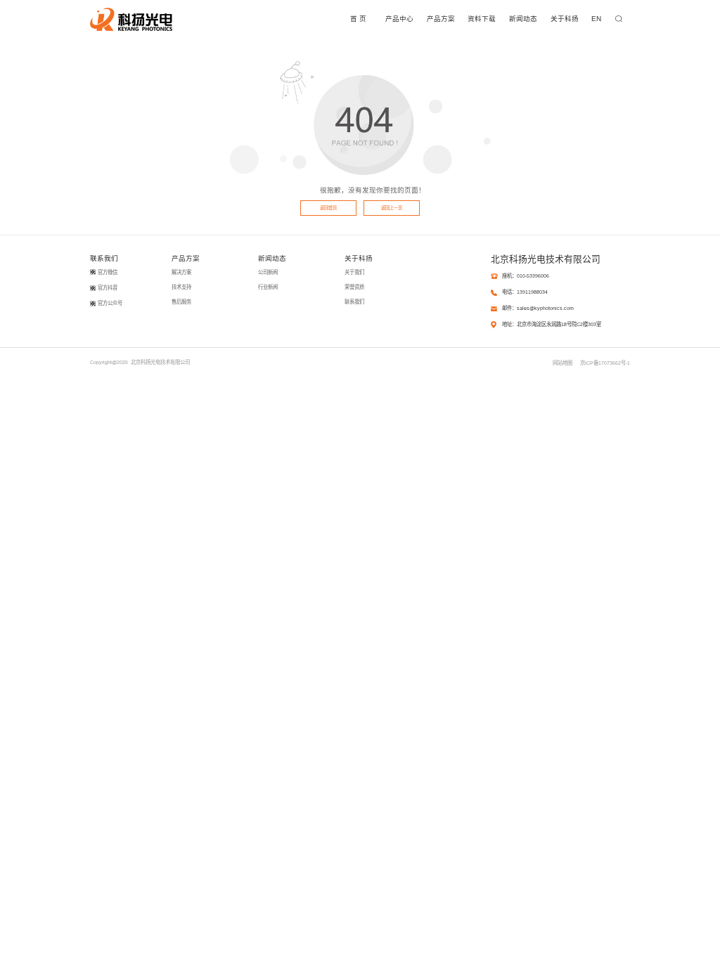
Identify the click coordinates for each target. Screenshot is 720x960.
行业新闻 (268, 287)
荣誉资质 (354, 287)
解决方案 (181, 272)
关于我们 (354, 272)
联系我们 (354, 302)
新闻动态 (523, 18)
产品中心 (399, 18)
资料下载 (482, 18)
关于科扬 (565, 18)
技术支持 (181, 287)
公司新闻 (268, 272)
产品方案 (441, 18)
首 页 (358, 18)
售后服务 (181, 302)
